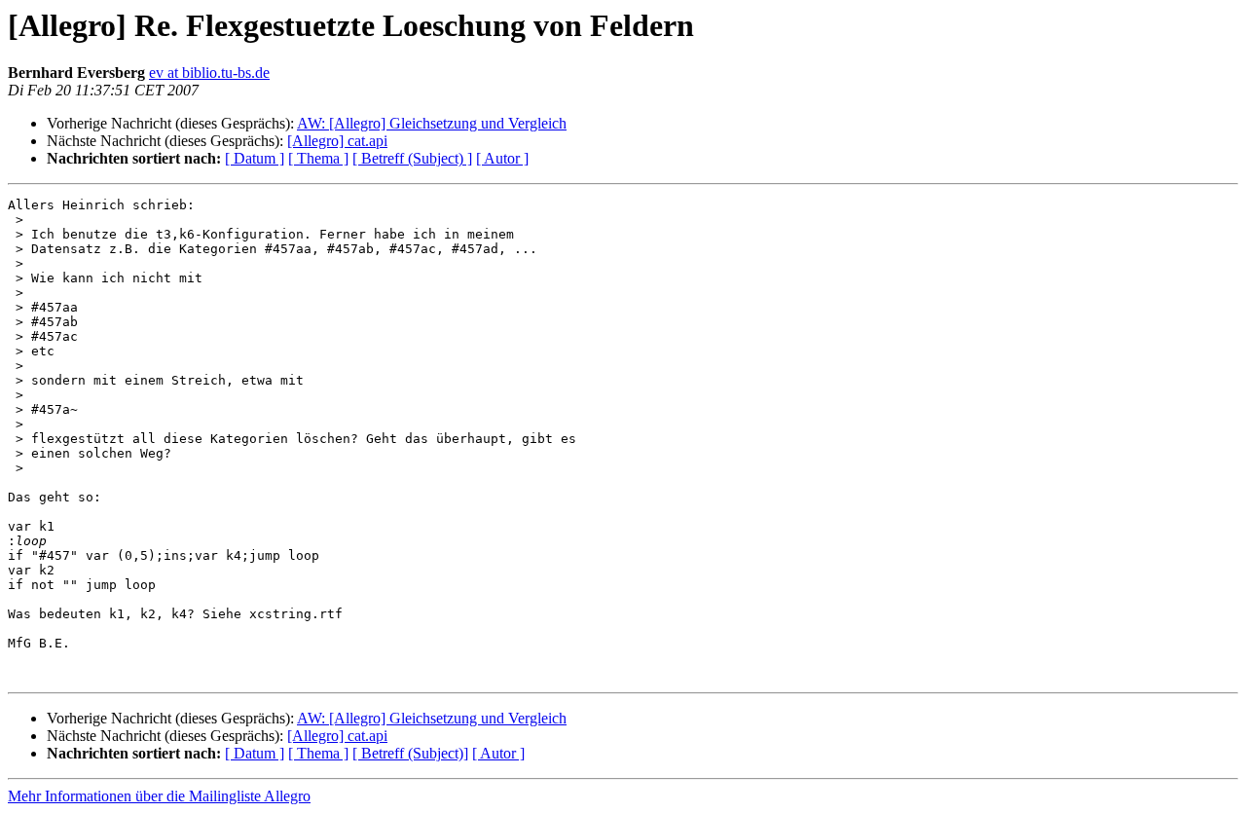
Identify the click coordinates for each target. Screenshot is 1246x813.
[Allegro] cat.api (337, 140)
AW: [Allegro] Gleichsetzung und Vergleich (432, 123)
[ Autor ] (502, 158)
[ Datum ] (254, 158)
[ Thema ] (318, 158)
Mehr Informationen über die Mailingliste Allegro (159, 796)
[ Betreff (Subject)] (410, 753)
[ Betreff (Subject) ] (412, 158)
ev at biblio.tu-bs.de (209, 72)
